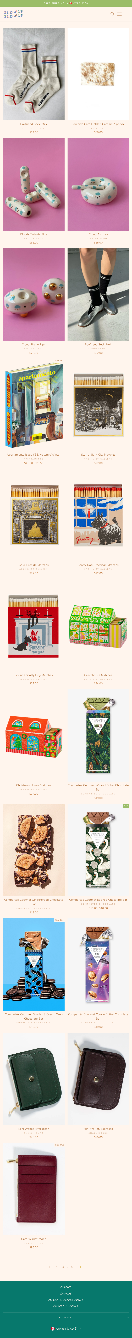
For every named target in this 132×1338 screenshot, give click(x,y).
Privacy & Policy (66, 1306)
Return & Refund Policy (66, 1300)
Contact (66, 1287)
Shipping (66, 1293)
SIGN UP (65, 1317)
